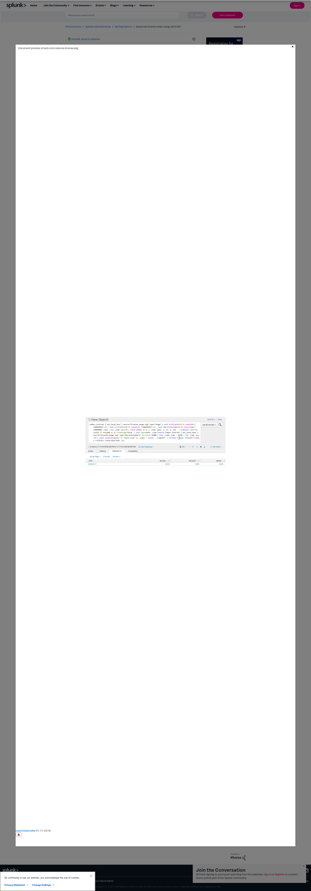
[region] (47, 881)
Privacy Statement (15, 885)
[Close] (91, 875)
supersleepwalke (25, 830)
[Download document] (19, 834)
